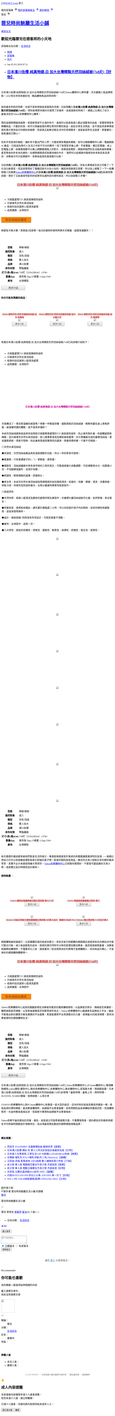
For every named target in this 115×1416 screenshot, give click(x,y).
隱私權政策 (74, 1375)
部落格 (10, 55)
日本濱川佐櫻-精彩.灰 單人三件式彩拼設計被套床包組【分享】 (40, 1150)
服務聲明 (86, 1375)
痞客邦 (18, 1212)
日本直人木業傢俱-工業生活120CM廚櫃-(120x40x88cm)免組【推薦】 (43, 1154)
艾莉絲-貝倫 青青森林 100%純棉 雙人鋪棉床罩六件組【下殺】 (40, 1161)
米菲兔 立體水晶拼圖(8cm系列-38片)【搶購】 (31, 1171)
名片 (9, 59)
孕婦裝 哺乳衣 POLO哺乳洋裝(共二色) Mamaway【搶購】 (37, 1157)
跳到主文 (6, 31)
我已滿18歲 (7, 1410)
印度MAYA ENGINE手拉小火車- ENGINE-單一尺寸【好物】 (39, 1175)
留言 (24, 1212)
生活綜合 (26, 46)
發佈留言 (6, 1249)
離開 (17, 1410)
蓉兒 (3, 1195)
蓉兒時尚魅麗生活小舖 (25, 23)
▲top (4, 1225)
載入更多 (6, 1231)
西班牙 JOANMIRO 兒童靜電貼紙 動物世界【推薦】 (34, 1146)
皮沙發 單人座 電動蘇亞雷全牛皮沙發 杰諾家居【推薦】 (36, 1164)
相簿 (9, 52)
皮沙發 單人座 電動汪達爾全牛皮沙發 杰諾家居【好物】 (36, 1168)
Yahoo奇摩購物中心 (26, 172)
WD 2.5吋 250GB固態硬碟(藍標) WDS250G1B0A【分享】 (37, 1179)
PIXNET (35, 1375)
